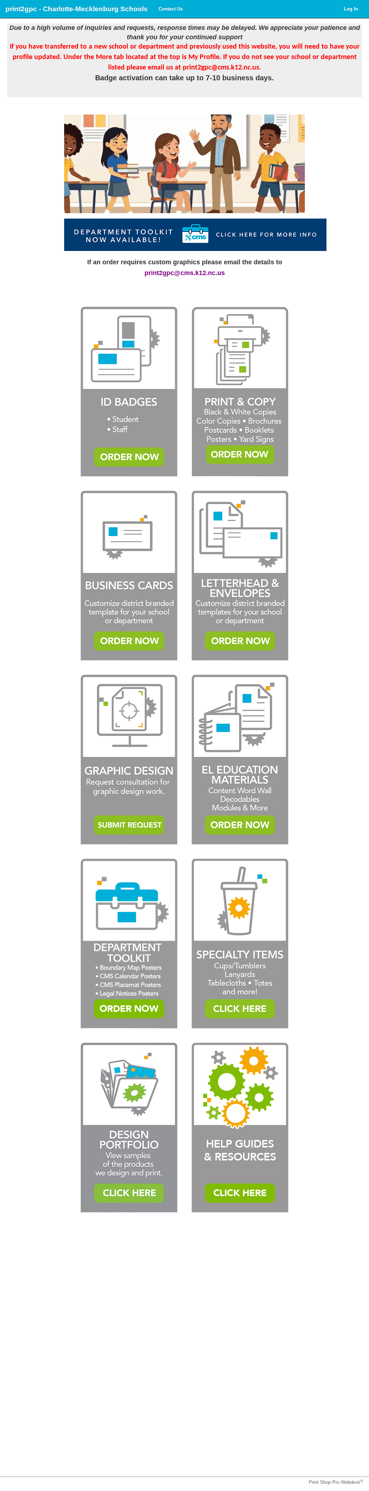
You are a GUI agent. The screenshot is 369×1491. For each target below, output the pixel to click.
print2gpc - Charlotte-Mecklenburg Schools (76, 9)
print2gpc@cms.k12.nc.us (185, 273)
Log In (351, 9)
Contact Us (171, 9)
